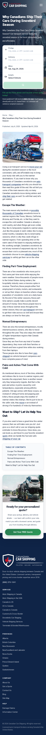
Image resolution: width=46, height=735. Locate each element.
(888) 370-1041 (9, 582)
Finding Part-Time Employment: (19, 455)
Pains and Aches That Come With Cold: (23, 462)
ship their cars (8, 196)
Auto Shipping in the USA (12, 598)
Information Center (10, 712)
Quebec (5, 666)
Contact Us (6, 690)
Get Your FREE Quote (23, 532)
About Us (6, 682)
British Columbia (8, 642)
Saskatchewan (8, 670)
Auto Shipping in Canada (12, 594)
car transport (29, 310)
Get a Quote (7, 686)
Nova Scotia (7, 654)
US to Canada (7, 606)
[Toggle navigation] (41, 5)
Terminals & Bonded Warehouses (15, 625)
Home (4, 115)
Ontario (5, 658)
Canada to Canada (9, 610)
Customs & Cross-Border (12, 614)
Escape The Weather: (15, 451)
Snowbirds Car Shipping (11, 618)
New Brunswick (8, 646)
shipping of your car (11, 439)
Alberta (5, 638)
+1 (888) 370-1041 (27, 99)
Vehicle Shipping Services (12, 622)
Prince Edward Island (10, 662)
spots (5, 436)
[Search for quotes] (23, 85)
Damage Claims (8, 708)
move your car (35, 167)
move (21, 402)
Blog (11, 115)
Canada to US (7, 602)
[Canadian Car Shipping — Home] (14, 5)
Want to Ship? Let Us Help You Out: (20, 465)
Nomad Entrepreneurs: (16, 458)
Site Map (5, 698)
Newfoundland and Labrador (13, 650)
